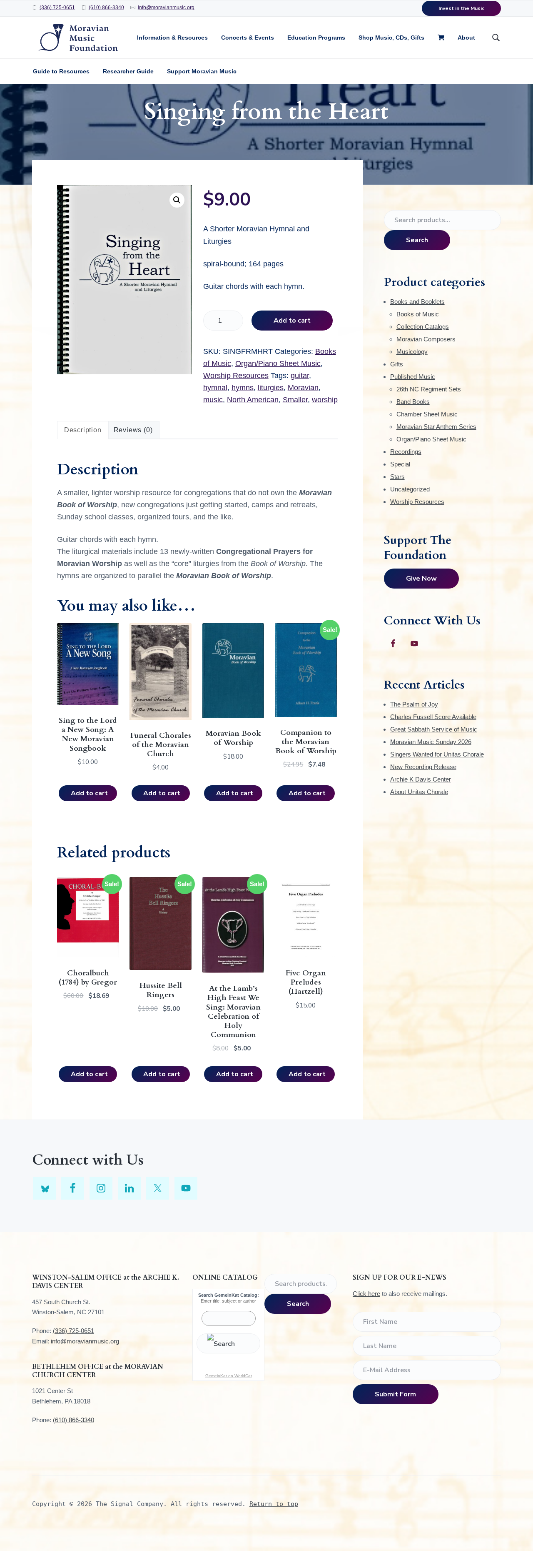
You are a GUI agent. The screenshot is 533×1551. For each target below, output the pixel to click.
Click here (366, 1293)
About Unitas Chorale (419, 791)
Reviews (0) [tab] (133, 429)
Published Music (412, 376)
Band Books (413, 401)
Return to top (273, 1504)
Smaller (295, 400)
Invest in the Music (461, 8)
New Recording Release (423, 766)
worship (325, 400)
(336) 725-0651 (57, 7)
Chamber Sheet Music (427, 414)
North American (253, 400)
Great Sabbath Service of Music (433, 729)
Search (417, 240)
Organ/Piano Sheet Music (278, 363)
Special (400, 464)
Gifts (396, 364)
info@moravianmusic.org (166, 7)
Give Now (421, 578)
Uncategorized (410, 489)
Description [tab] (83, 429)
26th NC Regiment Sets (428, 389)
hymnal (215, 387)
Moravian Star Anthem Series (436, 426)
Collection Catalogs (422, 326)
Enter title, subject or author (228, 1300)
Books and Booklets (417, 301)
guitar (300, 375)
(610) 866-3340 (106, 7)
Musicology (412, 351)
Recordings (405, 451)
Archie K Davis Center (420, 779)
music (213, 400)
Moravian (303, 387)
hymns (243, 387)
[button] (176, 200)
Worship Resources (236, 375)
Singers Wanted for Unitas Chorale (437, 754)
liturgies (271, 387)
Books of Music (417, 314)
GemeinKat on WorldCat (228, 1375)
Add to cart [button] (89, 793)
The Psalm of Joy (414, 704)
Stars (397, 476)
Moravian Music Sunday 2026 (430, 741)
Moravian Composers (426, 339)
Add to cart (292, 320)
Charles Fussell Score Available (433, 716)
